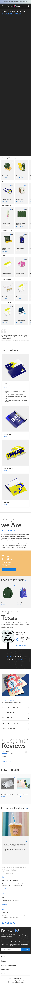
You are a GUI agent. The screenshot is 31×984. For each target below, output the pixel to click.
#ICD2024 (6, 849)
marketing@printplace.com (8, 888)
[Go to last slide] (3, 754)
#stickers (12, 849)
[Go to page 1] (25, 580)
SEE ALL (6, 761)
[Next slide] (27, 754)
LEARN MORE (7, 530)
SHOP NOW (9, 570)
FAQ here (4, 904)
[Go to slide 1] (27, 808)
